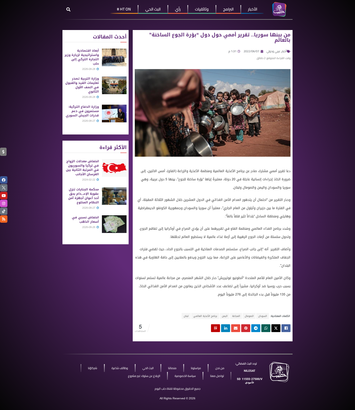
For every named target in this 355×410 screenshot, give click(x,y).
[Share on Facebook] (285, 328)
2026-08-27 (89, 120)
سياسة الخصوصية (185, 376)
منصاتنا (172, 368)
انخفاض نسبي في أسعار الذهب (85, 219)
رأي (178, 9)
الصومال (249, 316)
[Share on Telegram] (255, 328)
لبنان (186, 316)
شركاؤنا (92, 368)
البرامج (228, 9)
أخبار (284, 51)
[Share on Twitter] (275, 328)
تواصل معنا (217, 376)
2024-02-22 (89, 179)
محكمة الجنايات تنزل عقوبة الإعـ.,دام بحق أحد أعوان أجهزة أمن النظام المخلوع (83, 195)
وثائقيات (202, 9)
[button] (68, 9)
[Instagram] (3, 203)
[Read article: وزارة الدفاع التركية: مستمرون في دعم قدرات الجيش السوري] (114, 113)
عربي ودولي (273, 51)
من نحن (219, 368)
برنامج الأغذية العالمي (205, 316)
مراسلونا (196, 368)
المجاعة (236, 316)
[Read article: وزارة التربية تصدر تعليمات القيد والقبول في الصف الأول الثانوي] (114, 85)
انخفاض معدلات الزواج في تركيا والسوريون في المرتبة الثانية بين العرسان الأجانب (82, 167)
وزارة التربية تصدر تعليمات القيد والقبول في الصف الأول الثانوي (82, 85)
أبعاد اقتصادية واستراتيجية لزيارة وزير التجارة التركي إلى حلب (82, 57)
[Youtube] (3, 195)
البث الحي (153, 9)
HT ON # (124, 9)
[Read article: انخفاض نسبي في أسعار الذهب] (114, 224)
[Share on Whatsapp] (265, 328)
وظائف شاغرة (120, 368)
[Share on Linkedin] (225, 328)
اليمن (224, 316)
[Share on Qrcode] (215, 328)
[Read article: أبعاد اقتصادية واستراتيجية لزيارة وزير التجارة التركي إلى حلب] (114, 57)
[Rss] (3, 219)
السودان (262, 316)
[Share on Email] (235, 328)
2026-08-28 (89, 69)
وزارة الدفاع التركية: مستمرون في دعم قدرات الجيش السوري (82, 111)
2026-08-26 (89, 227)
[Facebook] (3, 180)
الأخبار (252, 9)
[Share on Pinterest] (245, 328)
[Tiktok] (3, 211)
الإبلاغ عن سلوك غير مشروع (144, 376)
